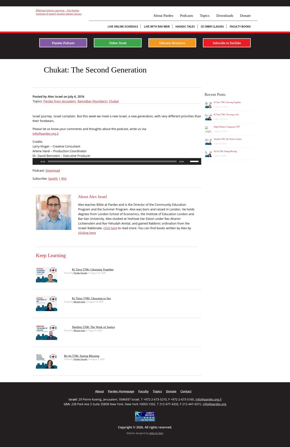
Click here (110, 228)
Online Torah (117, 42)
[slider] (195, 161)
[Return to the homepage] (60, 12)
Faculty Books (240, 26)
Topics (205, 15)
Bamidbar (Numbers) (92, 101)
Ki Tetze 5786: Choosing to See (91, 298)
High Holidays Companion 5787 (227, 127)
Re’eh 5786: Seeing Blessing (81, 356)
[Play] (37, 161)
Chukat (114, 101)
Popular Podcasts (63, 42)
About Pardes (163, 15)
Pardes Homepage (121, 391)
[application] (117, 161)
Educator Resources (172, 42)
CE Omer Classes (212, 26)
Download (52, 170)
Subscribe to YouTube (227, 42)
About (99, 391)
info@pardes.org (214, 404)
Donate (245, 15)
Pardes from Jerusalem (59, 101)
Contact (185, 391)
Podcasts (186, 15)
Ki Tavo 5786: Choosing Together (93, 269)
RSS (63, 179)
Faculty (143, 391)
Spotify (53, 179)
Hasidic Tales (185, 26)
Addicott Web (156, 433)
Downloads (224, 15)
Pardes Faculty (80, 272)
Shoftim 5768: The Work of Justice (93, 327)
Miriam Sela (79, 301)
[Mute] (187, 161)
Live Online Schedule (123, 26)
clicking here (87, 233)
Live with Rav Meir (157, 26)
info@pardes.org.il (46, 134)
